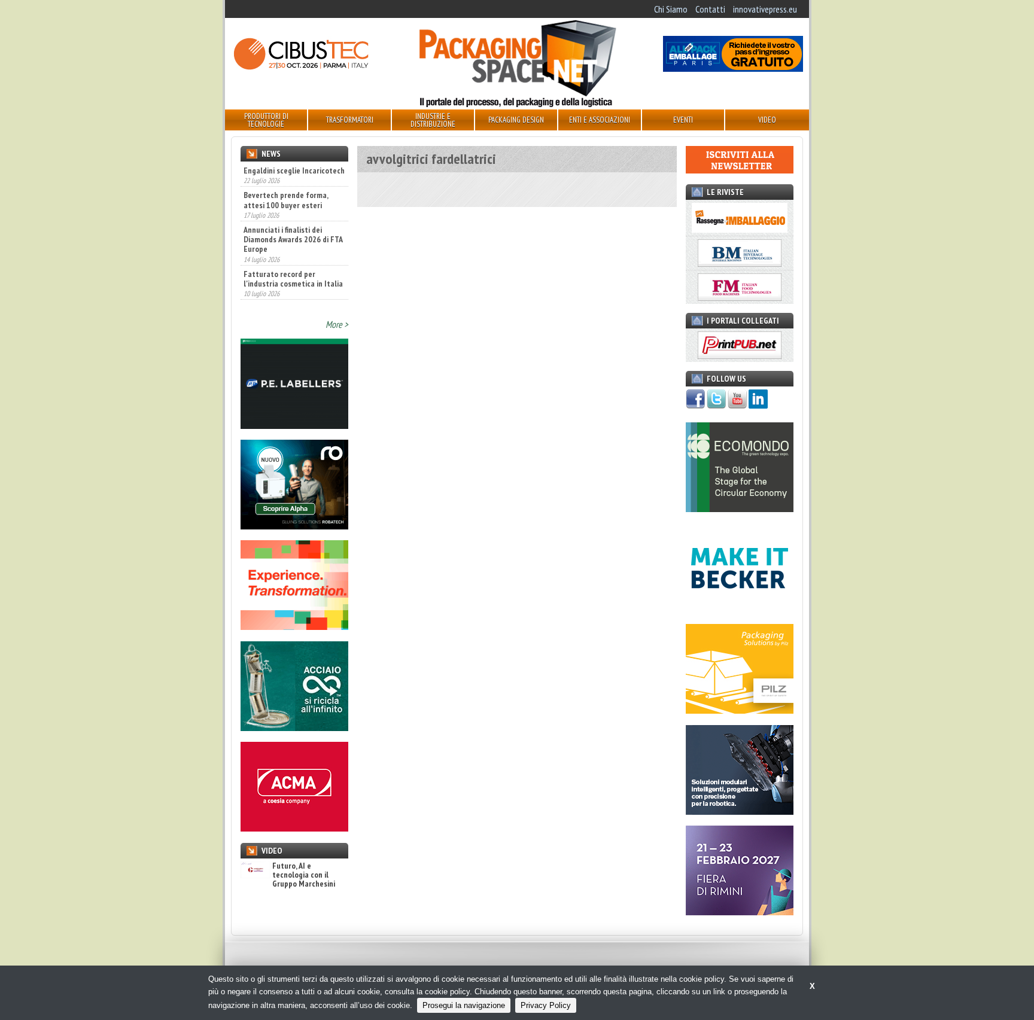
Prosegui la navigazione (463, 1005)
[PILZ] (739, 710)
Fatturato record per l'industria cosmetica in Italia (293, 252)
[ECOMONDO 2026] (739, 508)
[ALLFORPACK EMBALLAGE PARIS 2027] (733, 68)
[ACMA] (294, 828)
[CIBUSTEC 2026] (301, 68)
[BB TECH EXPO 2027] (739, 912)
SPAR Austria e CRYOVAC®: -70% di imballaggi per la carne (287, 292)
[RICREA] (294, 727)
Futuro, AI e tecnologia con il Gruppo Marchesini (303, 875)
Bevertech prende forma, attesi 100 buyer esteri (286, 174)
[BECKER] (739, 610)
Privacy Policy (546, 1005)
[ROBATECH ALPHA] (294, 526)
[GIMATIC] (739, 811)
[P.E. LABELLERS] (294, 425)
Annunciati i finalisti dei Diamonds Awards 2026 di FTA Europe (293, 213)
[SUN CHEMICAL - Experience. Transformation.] (294, 626)
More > (337, 324)
